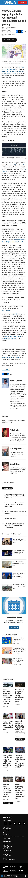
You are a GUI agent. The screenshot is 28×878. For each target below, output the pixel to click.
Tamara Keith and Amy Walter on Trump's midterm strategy (18, 575)
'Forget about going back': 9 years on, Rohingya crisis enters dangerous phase (19, 695)
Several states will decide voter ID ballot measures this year (8, 725)
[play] (2, 876)
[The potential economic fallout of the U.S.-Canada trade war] (7, 587)
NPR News (5, 369)
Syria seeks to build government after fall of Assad (18, 540)
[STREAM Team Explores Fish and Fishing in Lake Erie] (7, 640)
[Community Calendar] (14, 605)
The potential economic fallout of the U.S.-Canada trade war (19, 586)
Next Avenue (6, 858)
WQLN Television (7, 853)
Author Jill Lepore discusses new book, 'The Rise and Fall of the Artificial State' (14, 525)
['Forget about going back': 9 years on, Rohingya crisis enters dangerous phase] (20, 684)
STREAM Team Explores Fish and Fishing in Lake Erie (19, 639)
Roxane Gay (8, 336)
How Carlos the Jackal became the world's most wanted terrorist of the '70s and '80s (15, 495)
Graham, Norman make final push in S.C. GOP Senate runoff (18, 552)
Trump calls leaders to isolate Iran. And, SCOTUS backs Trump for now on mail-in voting (20, 727)
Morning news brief (10, 518)
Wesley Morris (17, 336)
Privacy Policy (6, 847)
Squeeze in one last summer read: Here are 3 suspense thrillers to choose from (14, 504)
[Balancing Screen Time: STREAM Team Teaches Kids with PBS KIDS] (7, 650)
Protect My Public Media (9, 859)
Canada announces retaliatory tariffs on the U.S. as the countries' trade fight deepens (7, 696)
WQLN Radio (6, 854)
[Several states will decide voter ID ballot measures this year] (8, 716)
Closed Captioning (7, 846)
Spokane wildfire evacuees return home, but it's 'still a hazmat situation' (7, 790)
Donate (23, 2)
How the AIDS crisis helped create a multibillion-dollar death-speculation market (8, 761)
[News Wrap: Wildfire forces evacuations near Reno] (7, 564)
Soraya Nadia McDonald (9, 338)
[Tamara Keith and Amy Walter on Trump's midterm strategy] (7, 576)
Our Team (5, 844)
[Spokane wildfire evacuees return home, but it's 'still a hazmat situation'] (8, 779)
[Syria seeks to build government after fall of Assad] (7, 541)
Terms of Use (6, 849)
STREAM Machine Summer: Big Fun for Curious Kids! (17, 660)
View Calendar (14, 627)
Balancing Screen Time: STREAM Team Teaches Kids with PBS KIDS (18, 650)
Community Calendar (14, 617)
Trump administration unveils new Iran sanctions (15, 512)
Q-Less (8, 97)
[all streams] (26, 876)
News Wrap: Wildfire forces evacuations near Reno (19, 563)
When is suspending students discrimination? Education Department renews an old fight (20, 791)
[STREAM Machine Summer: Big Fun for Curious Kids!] (7, 661)
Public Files (5, 845)
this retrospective (13, 314)
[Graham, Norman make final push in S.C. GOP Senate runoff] (7, 553)
